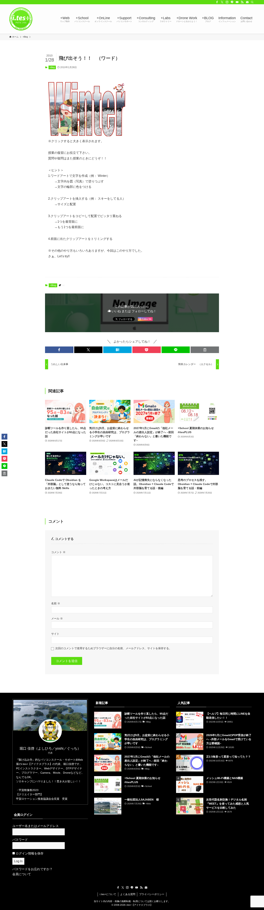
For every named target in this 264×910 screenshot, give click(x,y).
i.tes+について (108, 894)
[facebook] (217, 2)
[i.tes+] (20, 19)
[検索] (252, 2)
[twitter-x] (222, 2)
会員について (21, 874)
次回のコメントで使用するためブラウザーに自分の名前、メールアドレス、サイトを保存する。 (113, 648)
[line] (232, 2)
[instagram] (227, 2)
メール (57, 618)
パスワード (20, 839)
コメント (58, 552)
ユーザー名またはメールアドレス (35, 826)
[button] (59, 349)
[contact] (247, 2)
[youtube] (237, 2)
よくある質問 (127, 894)
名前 (55, 603)
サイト (55, 633)
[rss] (242, 2)
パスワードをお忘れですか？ (32, 869)
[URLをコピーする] (205, 349)
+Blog (52, 67)
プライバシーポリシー (151, 894)
